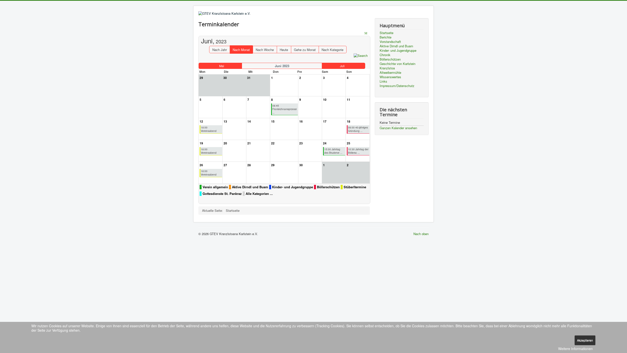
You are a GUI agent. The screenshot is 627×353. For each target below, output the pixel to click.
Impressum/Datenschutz (397, 86)
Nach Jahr (219, 49)
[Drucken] (362, 33)
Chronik (385, 55)
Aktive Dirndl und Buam (250, 187)
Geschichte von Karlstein (397, 64)
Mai (221, 66)
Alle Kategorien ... (259, 193)
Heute (284, 49)
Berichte (385, 37)
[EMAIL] (366, 33)
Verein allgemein (215, 187)
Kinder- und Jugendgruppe (292, 187)
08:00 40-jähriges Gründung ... (358, 129)
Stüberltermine (355, 187)
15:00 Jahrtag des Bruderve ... (333, 151)
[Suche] (361, 55)
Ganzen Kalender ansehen (398, 128)
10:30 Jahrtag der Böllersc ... (358, 151)
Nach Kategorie (332, 49)
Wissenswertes (390, 77)
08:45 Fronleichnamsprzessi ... (284, 109)
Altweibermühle (390, 72)
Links (383, 81)
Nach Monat (241, 49)
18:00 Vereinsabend (209, 129)
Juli (342, 66)
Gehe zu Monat (305, 49)
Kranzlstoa (387, 68)
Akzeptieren (585, 340)
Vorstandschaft (390, 41)
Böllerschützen (328, 187)
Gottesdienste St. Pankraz (222, 193)
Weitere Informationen (575, 348)
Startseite (386, 33)
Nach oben (421, 233)
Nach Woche (265, 49)
